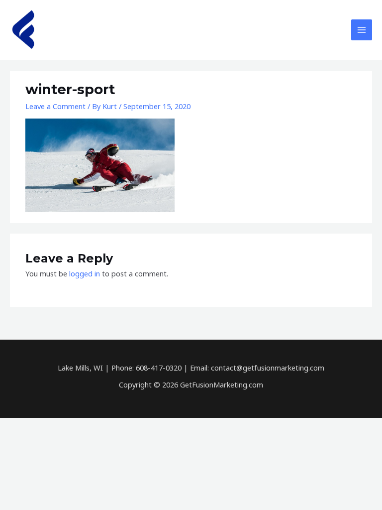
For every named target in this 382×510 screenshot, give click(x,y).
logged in (84, 273)
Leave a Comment (55, 106)
